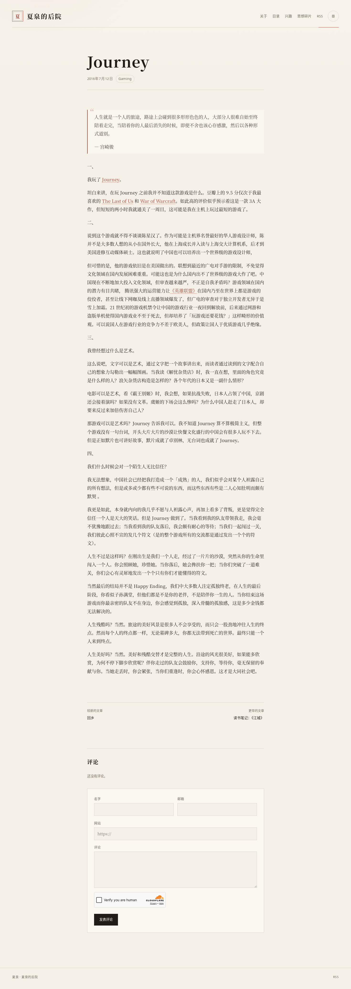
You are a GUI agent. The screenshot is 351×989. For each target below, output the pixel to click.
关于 (263, 16)
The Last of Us (117, 201)
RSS (320, 16)
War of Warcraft (158, 201)
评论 (97, 847)
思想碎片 (304, 16)
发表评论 (106, 919)
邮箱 (180, 798)
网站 (97, 823)
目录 (276, 16)
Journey (110, 179)
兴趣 (288, 16)
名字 (97, 798)
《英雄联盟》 (183, 290)
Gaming (125, 78)
